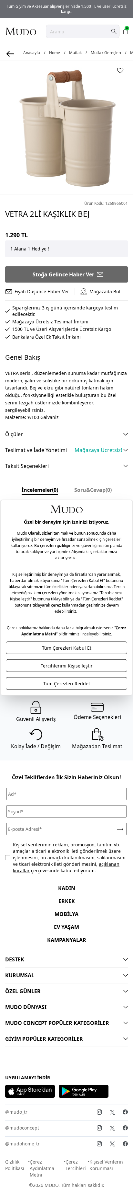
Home (54, 52)
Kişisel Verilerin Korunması (106, 1165)
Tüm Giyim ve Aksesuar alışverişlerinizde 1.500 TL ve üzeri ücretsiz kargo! (67, 9)
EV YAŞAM (66, 927)
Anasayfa (31, 52)
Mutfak (75, 52)
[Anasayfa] (20, 31)
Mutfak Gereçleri (106, 52)
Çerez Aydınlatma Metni (42, 1168)
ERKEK (66, 901)
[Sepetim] (125, 31)
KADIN (66, 888)
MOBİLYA (66, 914)
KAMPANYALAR (66, 940)
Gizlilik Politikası (14, 1165)
